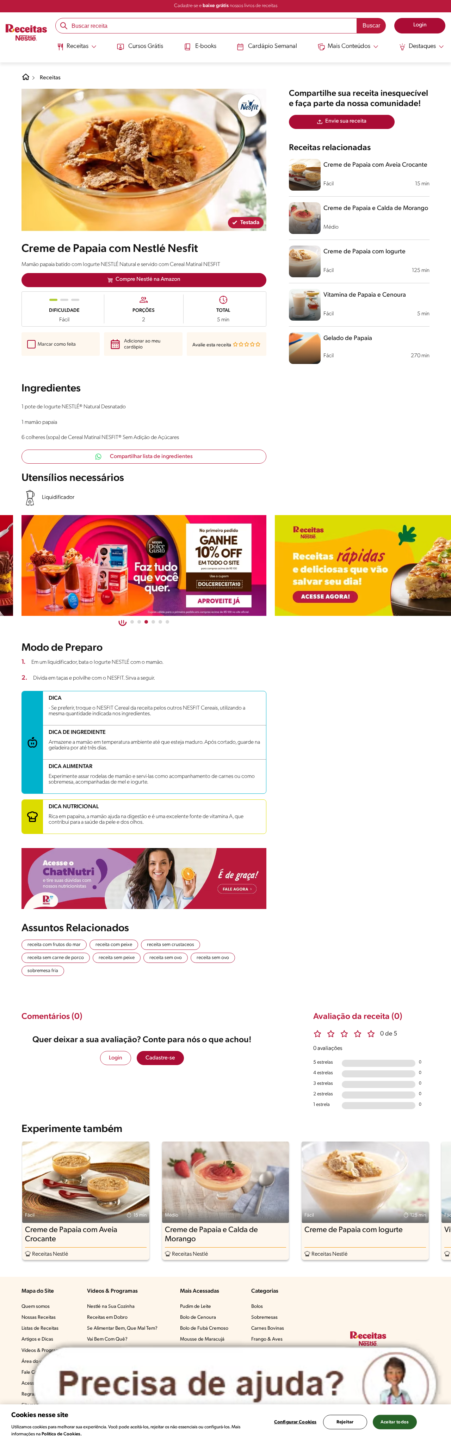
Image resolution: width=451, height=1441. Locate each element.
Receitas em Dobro (107, 1317)
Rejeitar (344, 1422)
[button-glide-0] (132, 622)
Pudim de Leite (195, 1306)
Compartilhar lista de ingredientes (151, 456)
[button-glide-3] (153, 622)
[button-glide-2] (146, 622)
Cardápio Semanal (272, 46)
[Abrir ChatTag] (235, 1384)
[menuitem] (76, 49)
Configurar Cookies (295, 1422)
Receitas (50, 78)
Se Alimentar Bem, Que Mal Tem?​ (122, 1328)
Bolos (257, 1306)
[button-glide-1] (139, 622)
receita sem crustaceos (170, 944)
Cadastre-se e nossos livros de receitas (225, 5)
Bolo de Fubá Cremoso (204, 1328)
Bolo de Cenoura (198, 1317)
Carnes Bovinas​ (267, 1328)
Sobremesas (264, 1317)
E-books (205, 46)
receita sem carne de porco (55, 957)
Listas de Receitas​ (39, 1328)
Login (115, 1058)
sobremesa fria (42, 970)
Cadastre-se (160, 1058)
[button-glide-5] (167, 622)
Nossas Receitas (38, 1317)
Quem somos (35, 1306)
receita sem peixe (117, 957)
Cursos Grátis (145, 46)
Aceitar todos (395, 1422)
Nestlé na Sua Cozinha (111, 1306)
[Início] (26, 33)
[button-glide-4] (160, 622)
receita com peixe (113, 944)
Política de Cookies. (62, 1433)
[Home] (25, 79)
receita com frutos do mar (54, 944)
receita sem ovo (165, 957)
